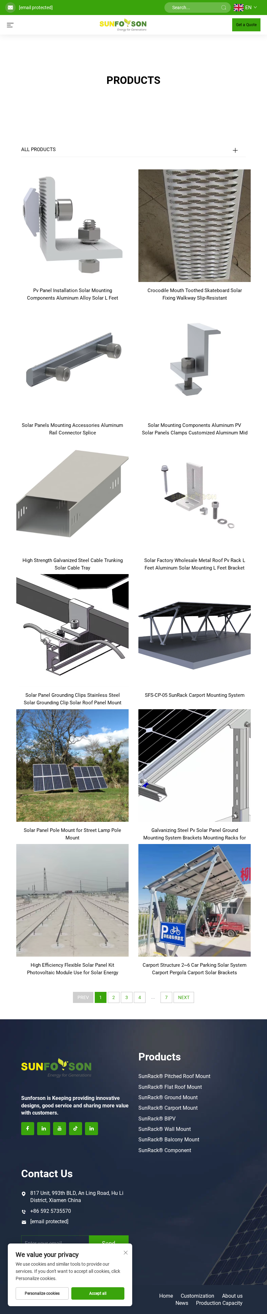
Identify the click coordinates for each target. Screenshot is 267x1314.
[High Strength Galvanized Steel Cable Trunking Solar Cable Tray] (72, 495)
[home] (123, 24)
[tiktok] (75, 1128)
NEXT (184, 997)
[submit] (224, 7)
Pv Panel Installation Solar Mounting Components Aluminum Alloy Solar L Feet (72, 294)
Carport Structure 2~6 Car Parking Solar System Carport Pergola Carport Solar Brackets (194, 969)
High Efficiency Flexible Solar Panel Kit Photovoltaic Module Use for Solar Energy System (72, 969)
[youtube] (59, 1128)
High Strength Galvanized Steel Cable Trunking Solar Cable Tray (72, 564)
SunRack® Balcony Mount (168, 1139)
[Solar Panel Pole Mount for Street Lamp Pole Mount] (72, 765)
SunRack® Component (164, 1150)
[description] (56, 1067)
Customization (197, 1296)
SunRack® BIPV (157, 1119)
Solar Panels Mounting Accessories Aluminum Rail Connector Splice (72, 429)
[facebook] (27, 1128)
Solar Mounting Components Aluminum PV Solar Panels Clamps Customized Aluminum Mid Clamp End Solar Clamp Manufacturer (194, 429)
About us (232, 1296)
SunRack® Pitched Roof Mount (174, 1076)
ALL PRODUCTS (38, 149)
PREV (83, 997)
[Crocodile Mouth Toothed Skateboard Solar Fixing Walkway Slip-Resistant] (194, 225)
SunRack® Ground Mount (168, 1097)
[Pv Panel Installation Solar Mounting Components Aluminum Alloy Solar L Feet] (72, 225)
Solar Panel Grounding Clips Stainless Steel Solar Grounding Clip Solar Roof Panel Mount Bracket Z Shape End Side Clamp (72, 699)
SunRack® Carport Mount (168, 1108)
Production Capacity (219, 1303)
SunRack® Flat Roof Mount (170, 1087)
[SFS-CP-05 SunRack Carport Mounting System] (194, 630)
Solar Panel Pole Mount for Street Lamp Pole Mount (72, 834)
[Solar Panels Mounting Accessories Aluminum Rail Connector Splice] (72, 360)
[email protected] (36, 7)
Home (166, 1296)
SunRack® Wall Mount (164, 1129)
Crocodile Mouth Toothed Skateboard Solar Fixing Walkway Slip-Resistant (195, 294)
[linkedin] (43, 1128)
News (182, 1303)
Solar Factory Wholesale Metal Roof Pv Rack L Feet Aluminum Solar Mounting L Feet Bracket (194, 564)
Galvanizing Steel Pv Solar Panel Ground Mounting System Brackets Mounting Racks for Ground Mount (194, 834)
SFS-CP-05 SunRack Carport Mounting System (195, 695)
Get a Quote (246, 25)
